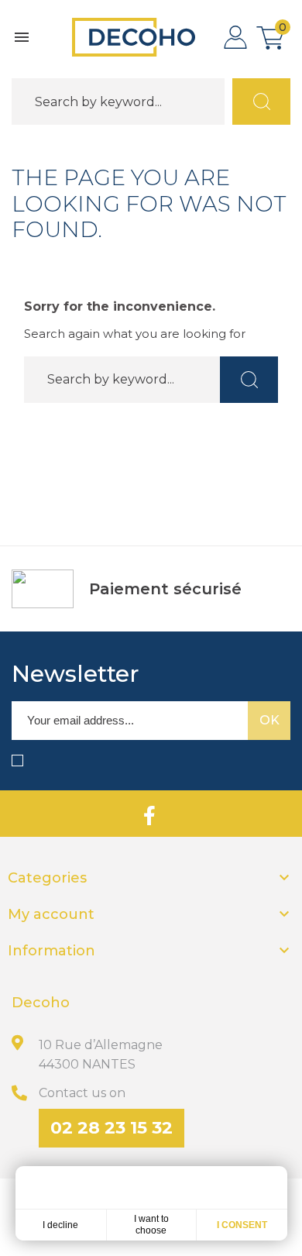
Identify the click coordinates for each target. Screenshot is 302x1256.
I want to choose (151, 1224)
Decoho (41, 1002)
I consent (242, 1225)
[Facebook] (149, 813)
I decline (60, 1225)
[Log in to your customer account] (235, 37)
